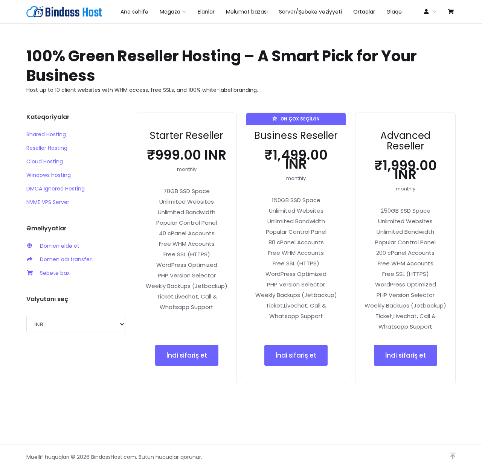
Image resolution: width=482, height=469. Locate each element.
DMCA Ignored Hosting (55, 188)
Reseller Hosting (46, 148)
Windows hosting (48, 175)
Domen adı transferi (65, 259)
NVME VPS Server (47, 202)
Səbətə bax (53, 273)
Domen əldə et (58, 246)
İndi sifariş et (186, 355)
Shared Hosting (46, 134)
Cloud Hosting (44, 161)
